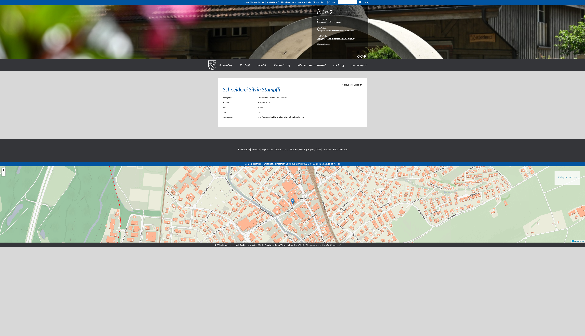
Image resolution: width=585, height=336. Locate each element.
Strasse (226, 102)
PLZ (224, 107)
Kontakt (327, 149)
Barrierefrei (244, 149)
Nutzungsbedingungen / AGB (305, 149)
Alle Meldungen (323, 44)
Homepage (227, 117)
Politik (261, 65)
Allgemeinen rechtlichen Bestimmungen (323, 245)
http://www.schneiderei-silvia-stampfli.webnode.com (281, 117)
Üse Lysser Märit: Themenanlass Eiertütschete (335, 30)
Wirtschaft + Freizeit (311, 65)
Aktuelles (225, 65)
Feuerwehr (358, 65)
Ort (224, 112)
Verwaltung (281, 65)
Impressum (267, 149)
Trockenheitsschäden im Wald (329, 22)
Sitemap (255, 149)
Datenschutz (281, 149)
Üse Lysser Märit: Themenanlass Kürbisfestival (336, 39)
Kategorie (227, 97)
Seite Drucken (340, 149)
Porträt (244, 65)
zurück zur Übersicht (353, 85)
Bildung (338, 65)
